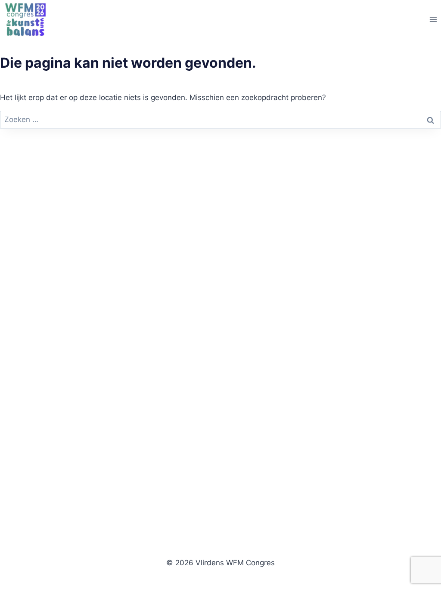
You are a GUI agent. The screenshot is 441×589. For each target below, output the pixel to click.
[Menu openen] (433, 19)
